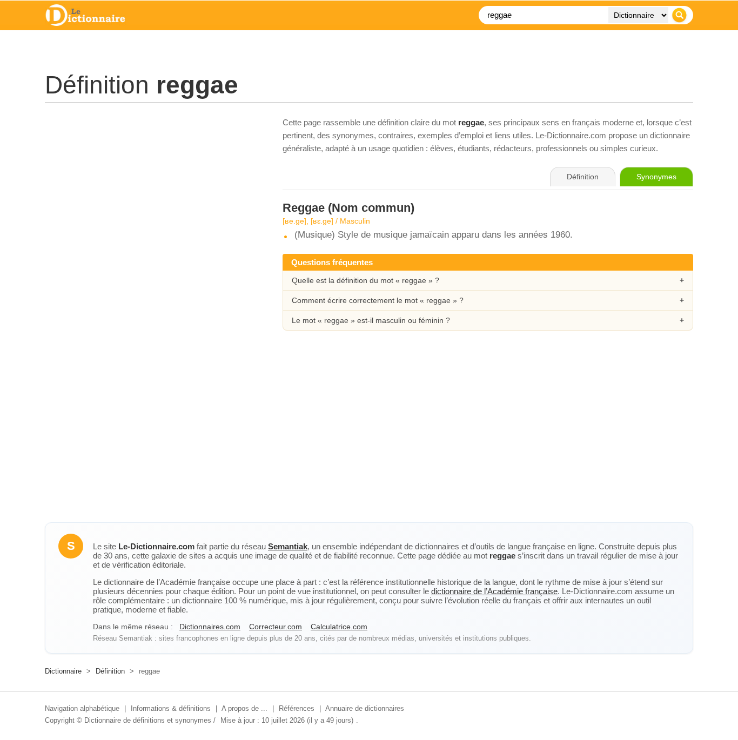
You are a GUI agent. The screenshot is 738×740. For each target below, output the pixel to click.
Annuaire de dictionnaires (364, 708)
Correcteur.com (275, 626)
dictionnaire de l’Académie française (494, 591)
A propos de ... (244, 708)
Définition (110, 671)
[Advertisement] (153, 191)
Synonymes (656, 176)
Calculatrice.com (339, 626)
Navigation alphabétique (82, 708)
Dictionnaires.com (209, 626)
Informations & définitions (171, 708)
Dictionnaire (63, 671)
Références (296, 708)
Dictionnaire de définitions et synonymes (147, 720)
